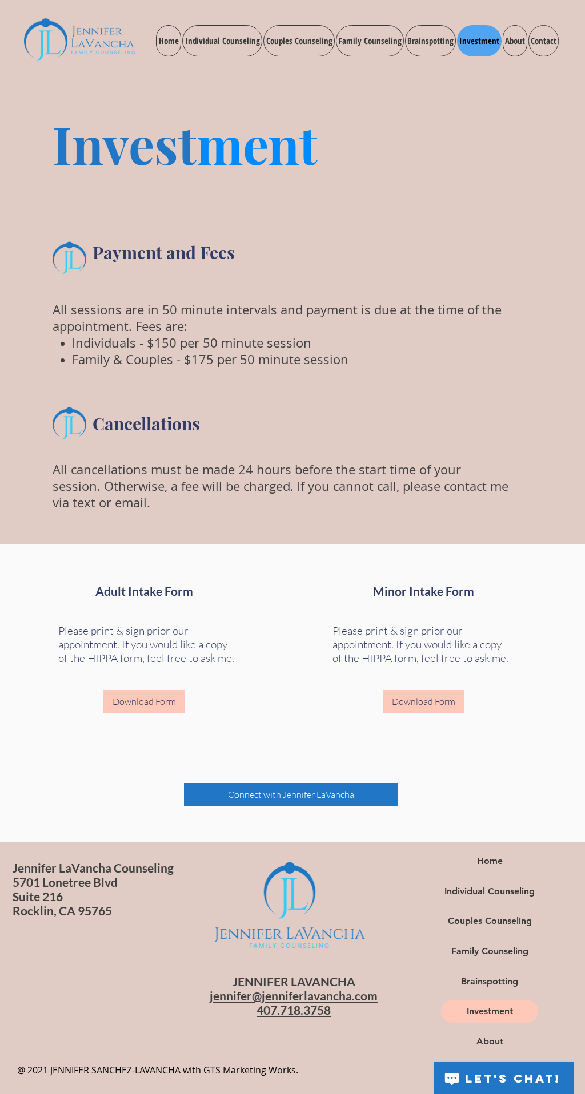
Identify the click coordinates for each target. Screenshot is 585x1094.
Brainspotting (489, 981)
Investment (490, 1011)
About (489, 1041)
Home (490, 860)
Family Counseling (489, 951)
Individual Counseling (489, 891)
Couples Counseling (490, 920)
